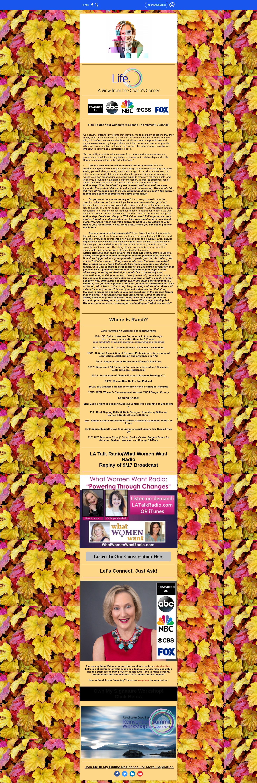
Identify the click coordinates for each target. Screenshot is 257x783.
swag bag (143, 680)
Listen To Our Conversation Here (128, 556)
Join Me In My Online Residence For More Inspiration (129, 767)
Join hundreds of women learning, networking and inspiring (129, 341)
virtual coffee (162, 666)
